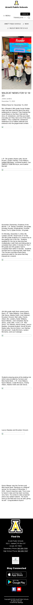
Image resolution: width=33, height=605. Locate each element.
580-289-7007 (23, 551)
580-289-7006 (22, 548)
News (27, 24)
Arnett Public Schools (12, 24)
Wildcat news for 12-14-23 (19, 28)
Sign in (25, 14)
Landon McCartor (8, 162)
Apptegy (20, 602)
